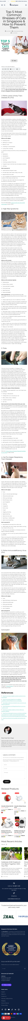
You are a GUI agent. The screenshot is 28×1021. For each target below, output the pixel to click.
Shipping (3, 1000)
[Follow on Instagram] (5, 1009)
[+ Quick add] (12, 803)
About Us (3, 994)
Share (15, 60)
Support (3, 991)
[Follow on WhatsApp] (19, 1009)
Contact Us (3, 996)
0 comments (14, 32)
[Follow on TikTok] (12, 1009)
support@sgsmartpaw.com (14, 898)
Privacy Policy (5, 760)
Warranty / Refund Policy (7, 998)
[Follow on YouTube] (9, 1009)
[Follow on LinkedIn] (15, 1009)
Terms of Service (13, 760)
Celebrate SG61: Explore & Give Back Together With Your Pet (10, 864)
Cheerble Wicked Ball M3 (7, 806)
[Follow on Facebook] (2, 1009)
